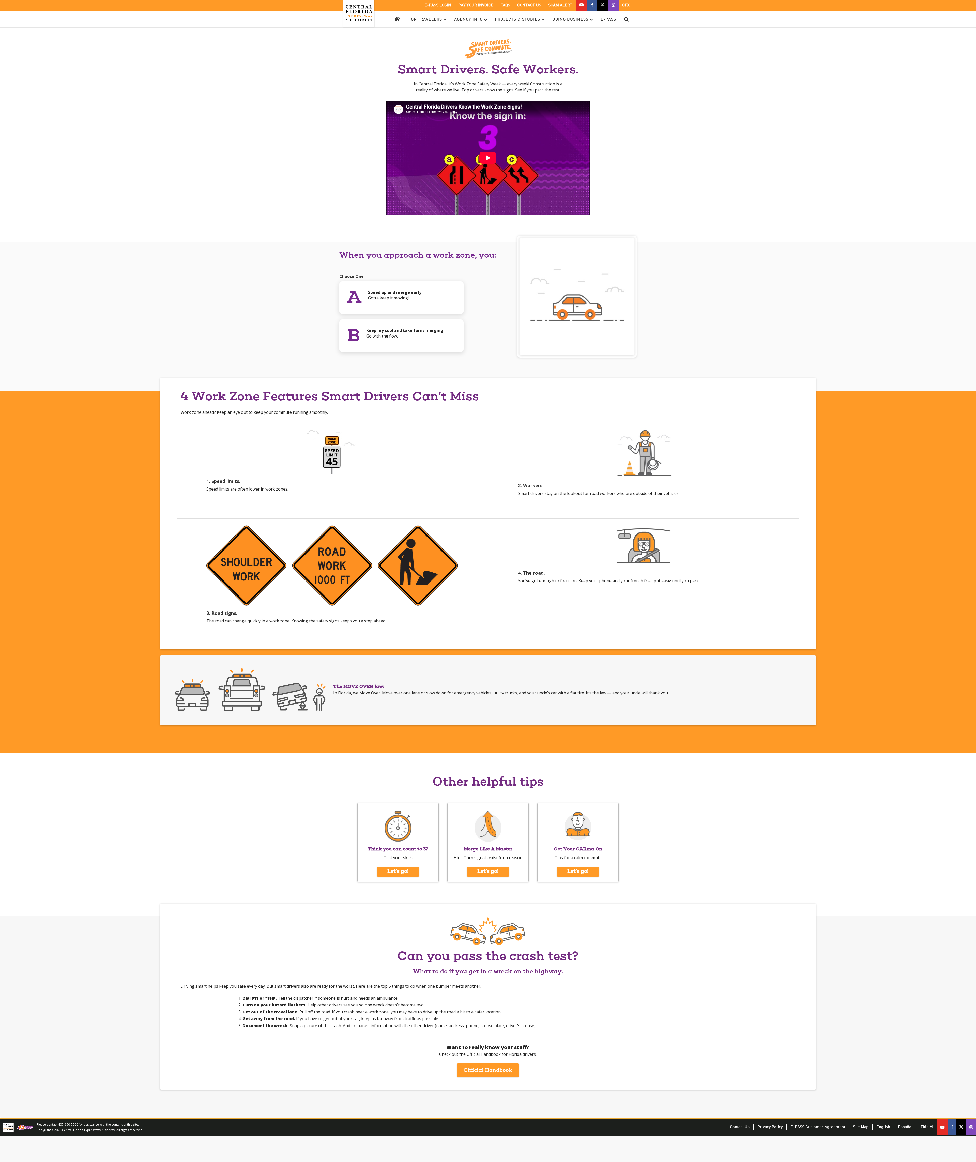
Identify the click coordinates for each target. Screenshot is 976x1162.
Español (905, 1127)
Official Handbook (491, 1072)
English (883, 1127)
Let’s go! (398, 871)
